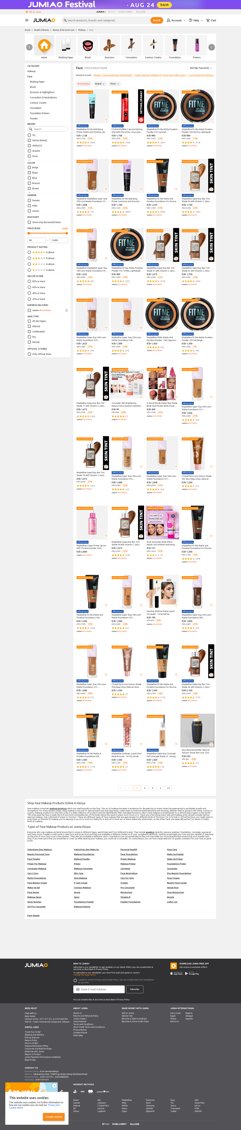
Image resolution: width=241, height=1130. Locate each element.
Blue (34, 178)
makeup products (58, 808)
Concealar (172, 869)
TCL (172, 1103)
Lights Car (172, 902)
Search (157, 20)
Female (36, 200)
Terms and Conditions (83, 1024)
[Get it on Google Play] (192, 973)
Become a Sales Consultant (134, 1019)
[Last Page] (168, 788)
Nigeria (189, 1013)
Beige (35, 167)
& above (50, 252)
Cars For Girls (127, 878)
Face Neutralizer (129, 873)
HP (74, 1108)
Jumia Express (79, 1021)
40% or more (38, 293)
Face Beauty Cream (37, 883)
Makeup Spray (34, 897)
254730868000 (62, 1077)
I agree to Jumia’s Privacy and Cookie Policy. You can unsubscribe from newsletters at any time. (116, 981)
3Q (33, 135)
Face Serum (33, 892)
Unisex (35, 211)
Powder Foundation (130, 902)
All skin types (39, 321)
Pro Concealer (127, 888)
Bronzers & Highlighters (42, 92)
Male (34, 205)
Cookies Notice (80, 1033)
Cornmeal (125, 869)
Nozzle (170, 897)
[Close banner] (54, 1085)
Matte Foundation (36, 878)
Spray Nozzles (34, 902)
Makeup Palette (82, 907)
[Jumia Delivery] (126, 12)
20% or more (38, 299)
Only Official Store (41, 354)
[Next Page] (160, 788)
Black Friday (30, 1060)
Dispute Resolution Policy (36, 1046)
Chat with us (31, 1013)
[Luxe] (140, 12)
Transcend (175, 1108)
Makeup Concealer (83, 869)
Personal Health (128, 849)
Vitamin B (125, 897)
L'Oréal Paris (103, 1106)
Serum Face (173, 888)
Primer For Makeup (36, 864)
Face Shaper (33, 915)
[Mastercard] (90, 1091)
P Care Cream (80, 883)
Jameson (102, 1103)
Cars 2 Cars (32, 873)
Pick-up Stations (32, 1037)
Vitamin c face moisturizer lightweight (112, 75)
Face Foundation (129, 854)
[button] (106, 120)
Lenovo (101, 1108)
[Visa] (82, 1091)
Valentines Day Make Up (86, 849)
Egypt (173, 1016)
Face (29, 76)
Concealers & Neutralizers (43, 97)
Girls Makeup (80, 878)
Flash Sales (78, 1035)
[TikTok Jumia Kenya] (61, 1091)
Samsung (150, 1106)
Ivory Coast (175, 1013)
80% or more (38, 281)
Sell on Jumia (35, 12)
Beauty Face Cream (177, 883)
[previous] (29, 47)
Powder (34, 118)
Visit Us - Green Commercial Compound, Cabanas (47, 1022)
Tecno (173, 1106)
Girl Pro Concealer (36, 907)
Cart (213, 20)
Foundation (35, 108)
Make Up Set (33, 888)
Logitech (102, 1111)
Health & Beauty (41, 30)
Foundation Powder (84, 902)
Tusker (173, 1111)
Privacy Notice (80, 1030)
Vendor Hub (127, 1016)
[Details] (66, 310)
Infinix (76, 1111)
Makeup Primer (128, 864)
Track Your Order (33, 1032)
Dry (34, 337)
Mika (124, 1103)
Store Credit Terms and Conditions (89, 1027)
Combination (38, 331)
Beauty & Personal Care (63, 30)
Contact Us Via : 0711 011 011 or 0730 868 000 (46, 1019)
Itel (99, 1100)
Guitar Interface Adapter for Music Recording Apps (160, 75)
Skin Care (78, 873)
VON (197, 1108)
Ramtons (150, 1100)
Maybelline (127, 1100)
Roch (148, 1103)
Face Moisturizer (175, 892)
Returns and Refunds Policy (85, 1016)
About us (77, 1013)
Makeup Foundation (84, 854)
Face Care (172, 849)
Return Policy (31, 1040)
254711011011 (47, 1077)
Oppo (124, 1111)
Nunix (124, 1108)
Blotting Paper (37, 81)
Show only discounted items (46, 222)
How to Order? (31, 1043)
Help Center (30, 1016)
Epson (76, 1100)
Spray (77, 897)
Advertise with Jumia (34, 1051)
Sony (172, 1100)
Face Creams (173, 878)
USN (196, 1100)
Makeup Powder (82, 859)
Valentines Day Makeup (39, 849)
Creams (124, 883)
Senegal (189, 1016)
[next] (211, 47)
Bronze (36, 183)
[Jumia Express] (39, 310)
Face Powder (33, 859)
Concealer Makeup (36, 869)
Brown (35, 188)
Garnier (76, 1103)
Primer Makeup (128, 859)
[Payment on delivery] (75, 1091)
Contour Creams (38, 102)
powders (150, 832)
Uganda (189, 1019)
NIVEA (125, 1106)
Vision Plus (199, 1103)
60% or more (38, 287)
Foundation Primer (176, 864)
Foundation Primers (40, 113)
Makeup (82, 30)
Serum (77, 892)
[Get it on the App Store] (176, 973)
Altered (36, 326)
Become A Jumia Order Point (135, 1021)
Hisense (76, 1106)
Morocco (174, 1021)
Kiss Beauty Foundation (179, 873)
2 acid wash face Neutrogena (203, 75)
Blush (33, 87)
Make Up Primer (175, 859)
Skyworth (150, 1111)
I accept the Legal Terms (84, 975)
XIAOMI (198, 1111)
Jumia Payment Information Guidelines (43, 1057)
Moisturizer (126, 892)
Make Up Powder (175, 854)
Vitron (198, 1106)
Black (35, 172)
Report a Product (33, 1054)
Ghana (173, 1019)
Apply (65, 228)
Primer (77, 864)
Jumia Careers (79, 1019)
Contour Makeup (82, 888)
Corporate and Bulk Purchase (38, 1049)
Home (27, 30)
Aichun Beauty (39, 140)
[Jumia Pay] (112, 12)
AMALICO (37, 145)
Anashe (36, 151)
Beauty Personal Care (38, 854)
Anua (35, 156)
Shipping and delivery (34, 1035)
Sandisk (149, 1108)
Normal (36, 342)
